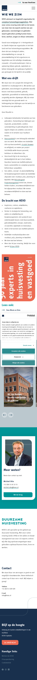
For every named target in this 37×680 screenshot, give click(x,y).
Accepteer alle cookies (18, 351)
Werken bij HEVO (8, 656)
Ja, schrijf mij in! (10, 642)
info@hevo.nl (6, 595)
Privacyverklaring (8, 659)
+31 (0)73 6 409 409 (8, 589)
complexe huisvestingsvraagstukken (15, 22)
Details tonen (27, 345)
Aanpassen (17, 357)
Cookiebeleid (6, 663)
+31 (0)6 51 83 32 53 (10, 484)
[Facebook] (3, 670)
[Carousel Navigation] (18, 415)
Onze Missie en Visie (13, 310)
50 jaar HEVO (14, 246)
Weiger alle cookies (18, 362)
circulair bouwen (27, 144)
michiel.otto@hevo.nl (11, 487)
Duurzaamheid (9, 139)
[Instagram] (6, 670)
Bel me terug (18, 495)
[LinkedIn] (9, 670)
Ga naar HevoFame (28, 2)
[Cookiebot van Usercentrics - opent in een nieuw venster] (27, 316)
